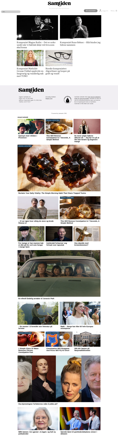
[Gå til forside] (59, 3)
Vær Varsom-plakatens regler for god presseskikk (87, 97)
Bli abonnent (90, 10)
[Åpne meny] (113, 10)
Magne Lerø (49, 98)
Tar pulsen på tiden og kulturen (59, 8)
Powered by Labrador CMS (59, 113)
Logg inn (105, 11)
